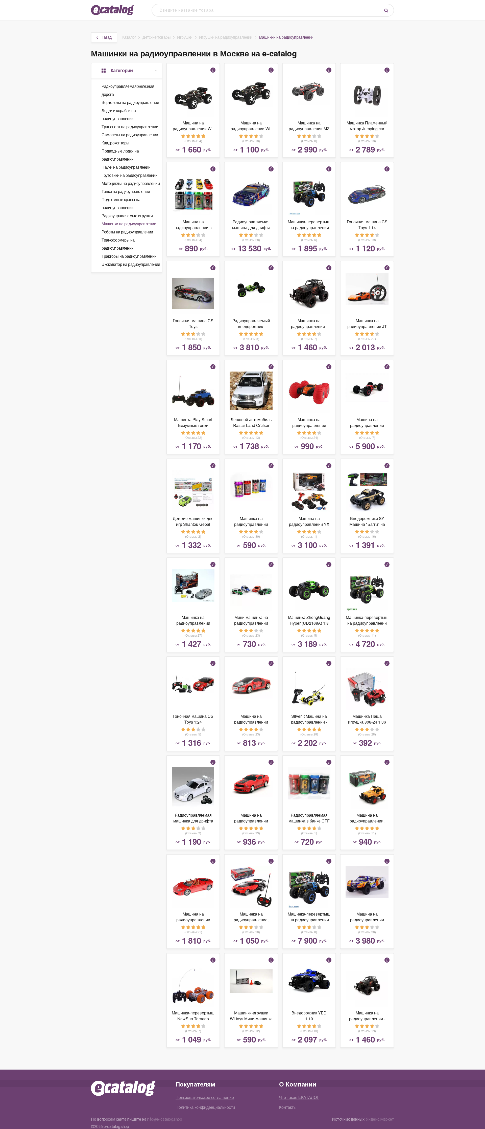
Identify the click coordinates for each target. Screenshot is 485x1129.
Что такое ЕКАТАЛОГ (299, 1097)
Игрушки (184, 37)
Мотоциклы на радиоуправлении (131, 183)
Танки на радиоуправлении (126, 191)
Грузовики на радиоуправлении (129, 175)
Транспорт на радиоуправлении (130, 126)
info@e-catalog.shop (164, 1119)
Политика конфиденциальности (205, 1107)
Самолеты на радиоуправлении (130, 135)
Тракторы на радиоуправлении (129, 256)
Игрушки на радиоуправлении (225, 37)
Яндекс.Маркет (380, 1119)
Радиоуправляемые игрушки (127, 216)
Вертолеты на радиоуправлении (130, 102)
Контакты (288, 1107)
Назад (106, 37)
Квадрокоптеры (115, 143)
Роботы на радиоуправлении (127, 232)
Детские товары (156, 37)
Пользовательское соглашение (205, 1097)
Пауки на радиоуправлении (126, 167)
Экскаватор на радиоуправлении (131, 264)
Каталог (129, 37)
